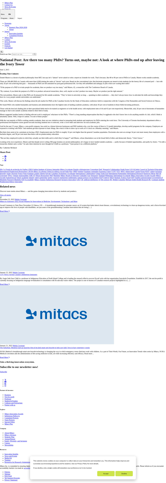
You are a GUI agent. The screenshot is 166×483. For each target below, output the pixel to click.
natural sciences (83, 178)
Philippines (109, 176)
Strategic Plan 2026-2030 (18, 27)
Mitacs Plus (9, 3)
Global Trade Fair (101, 174)
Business (8, 395)
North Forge (124, 169)
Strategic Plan (9, 437)
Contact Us (9, 5)
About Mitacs (9, 433)
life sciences (105, 180)
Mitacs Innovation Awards (140, 176)
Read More (4, 211)
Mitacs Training (40, 180)
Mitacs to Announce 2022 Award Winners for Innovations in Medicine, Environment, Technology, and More (38, 201)
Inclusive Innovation (68, 180)
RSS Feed (8, 476)
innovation (18, 182)
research (56, 178)
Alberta (42, 174)
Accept (106, 474)
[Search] (1, 52)
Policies (7, 472)
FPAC (10, 176)
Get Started (9, 48)
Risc (70, 172)
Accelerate (126, 176)
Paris (25, 174)
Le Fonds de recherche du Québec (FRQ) (18, 169)
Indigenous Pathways (12, 416)
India (67, 172)
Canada (137, 172)
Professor (8, 399)
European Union (105, 172)
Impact (20, 18)
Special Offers (10, 422)
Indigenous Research (53, 180)
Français (8, 9)
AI (100, 180)
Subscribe (3, 372)
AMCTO (32, 176)
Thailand (101, 176)
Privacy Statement (11, 480)
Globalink (83, 176)
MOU (123, 172)
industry (32, 178)
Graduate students (158, 180)
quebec (50, 178)
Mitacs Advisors (10, 435)
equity (9, 174)
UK (82, 180)
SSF (132, 178)
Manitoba (56, 176)
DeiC (101, 169)
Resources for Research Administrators (19, 462)
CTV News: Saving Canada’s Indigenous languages (18, 275)
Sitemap (7, 474)
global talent (129, 172)
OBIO (75, 172)
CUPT (113, 172)
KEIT (147, 172)
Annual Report (10, 439)
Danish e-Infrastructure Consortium (85, 169)
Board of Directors (72, 176)
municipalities (24, 176)
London (36, 174)
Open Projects (10, 420)
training (80, 172)
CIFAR (30, 172)
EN (9, 14)
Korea (142, 172)
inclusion (158, 172)
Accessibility (29, 180)
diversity (3, 174)
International (118, 176)
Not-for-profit (9, 397)
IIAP (101, 178)
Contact (7, 40)
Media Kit (8, 458)
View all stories (5, 195)
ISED (112, 178)
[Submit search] (34, 54)
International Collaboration (85, 174)
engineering (64, 178)
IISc (1, 169)
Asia (88, 176)
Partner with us (10, 405)
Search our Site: (6, 54)
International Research (135, 174)
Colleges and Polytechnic (14, 403)
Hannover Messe (149, 174)
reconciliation (94, 178)
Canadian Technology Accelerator (63, 174)
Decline (124, 474)
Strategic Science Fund (122, 178)
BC (111, 180)
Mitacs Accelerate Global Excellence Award (49, 172)
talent (37, 178)
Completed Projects (16, 36)
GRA (78, 180)
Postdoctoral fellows (7, 182)
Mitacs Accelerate (66, 169)
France (20, 174)
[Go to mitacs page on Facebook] (5, 156)
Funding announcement (143, 178)
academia (25, 178)
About (11, 18)
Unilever (106, 178)
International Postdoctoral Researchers (13, 172)
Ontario (15, 176)
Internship (56, 169)
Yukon (18, 178)
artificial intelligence (91, 180)
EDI (23, 180)
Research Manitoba (14, 180)
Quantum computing (91, 172)
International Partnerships (118, 174)
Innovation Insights (16, 34)
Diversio (14, 174)
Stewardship (9, 445)
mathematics (72, 178)
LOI (131, 169)
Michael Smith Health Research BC (138, 180)
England (30, 174)
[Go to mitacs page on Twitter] (5, 158)
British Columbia (119, 180)
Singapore (94, 176)
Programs (4, 18)
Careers (7, 443)
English (7, 44)
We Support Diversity (12, 478)
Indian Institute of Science (43, 169)
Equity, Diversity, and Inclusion (16, 441)
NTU (118, 172)
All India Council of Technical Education (147, 169)
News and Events (11, 456)
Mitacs (63, 176)
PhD (51, 176)
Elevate (48, 174)
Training (8, 460)
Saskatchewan (11, 178)
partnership (43, 178)
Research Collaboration (111, 169)
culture (152, 172)
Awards (152, 176)
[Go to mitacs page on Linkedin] (5, 161)
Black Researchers (42, 176)
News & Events (10, 7)
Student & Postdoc (11, 401)
